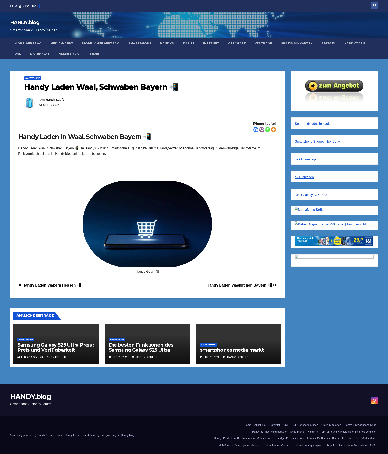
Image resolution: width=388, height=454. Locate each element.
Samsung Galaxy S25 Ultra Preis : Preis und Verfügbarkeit (55, 347)
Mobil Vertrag (28, 43)
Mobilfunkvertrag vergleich (307, 445)
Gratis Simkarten (297, 43)
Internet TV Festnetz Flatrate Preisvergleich (332, 438)
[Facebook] (255, 129)
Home (247, 424)
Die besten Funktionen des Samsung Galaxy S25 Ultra (141, 347)
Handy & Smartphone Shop (360, 424)
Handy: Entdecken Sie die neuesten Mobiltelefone (243, 438)
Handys (167, 43)
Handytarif (355, 43)
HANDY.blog (24, 22)
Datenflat (40, 53)
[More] (273, 129)
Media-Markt (62, 43)
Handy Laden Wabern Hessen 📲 (51, 285)
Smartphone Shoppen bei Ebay (317, 141)
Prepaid (328, 43)
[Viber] (261, 129)
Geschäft (237, 43)
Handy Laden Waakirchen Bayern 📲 (240, 285)
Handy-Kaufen (56, 99)
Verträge (263, 43)
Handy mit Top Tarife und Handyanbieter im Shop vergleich (342, 431)
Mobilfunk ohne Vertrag (275, 445)
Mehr (94, 53)
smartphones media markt (232, 350)
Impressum (297, 438)
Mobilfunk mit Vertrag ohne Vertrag (239, 445)
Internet (211, 43)
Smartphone (139, 43)
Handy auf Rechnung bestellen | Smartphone (278, 431)
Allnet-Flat (70, 53)
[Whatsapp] (267, 129)
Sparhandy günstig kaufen (313, 123)
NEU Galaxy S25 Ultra (311, 195)
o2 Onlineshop (305, 159)
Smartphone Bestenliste (352, 445)
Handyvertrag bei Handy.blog (117, 435)
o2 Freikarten (304, 177)
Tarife (188, 43)
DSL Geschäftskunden (305, 424)
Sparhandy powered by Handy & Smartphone (36, 435)
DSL (18, 53)
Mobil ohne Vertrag (100, 43)
